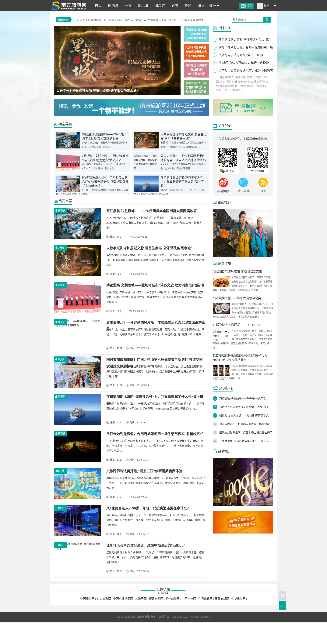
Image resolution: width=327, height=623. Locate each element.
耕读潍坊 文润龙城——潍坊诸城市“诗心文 (244, 415)
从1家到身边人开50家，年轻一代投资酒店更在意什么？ (148, 508)
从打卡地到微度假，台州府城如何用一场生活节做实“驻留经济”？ (155, 434)
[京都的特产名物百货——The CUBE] (221, 340)
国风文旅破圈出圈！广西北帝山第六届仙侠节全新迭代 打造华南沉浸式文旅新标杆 (105, 182)
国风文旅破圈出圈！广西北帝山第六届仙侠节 (245, 432)
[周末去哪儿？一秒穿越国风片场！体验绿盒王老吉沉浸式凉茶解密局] (146, 168)
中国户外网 (189, 598)
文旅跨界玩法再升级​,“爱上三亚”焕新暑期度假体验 (144, 471)
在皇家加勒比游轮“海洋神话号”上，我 (243, 39)
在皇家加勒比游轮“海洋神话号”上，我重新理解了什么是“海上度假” (182, 182)
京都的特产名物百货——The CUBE (237, 324)
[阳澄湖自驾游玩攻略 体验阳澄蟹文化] (221, 286)
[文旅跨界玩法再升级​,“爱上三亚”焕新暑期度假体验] (77, 484)
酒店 (173, 6)
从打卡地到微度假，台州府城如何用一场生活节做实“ (111, 20)
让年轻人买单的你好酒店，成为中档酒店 (245, 70)
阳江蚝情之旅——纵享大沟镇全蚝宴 (237, 298)
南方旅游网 (69, 5)
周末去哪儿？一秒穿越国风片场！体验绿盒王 (245, 423)
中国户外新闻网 (123, 598)
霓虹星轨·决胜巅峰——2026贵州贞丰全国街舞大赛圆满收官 (151, 211)
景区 (187, 6)
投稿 (249, 5)
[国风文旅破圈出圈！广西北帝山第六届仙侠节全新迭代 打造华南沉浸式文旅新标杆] (68, 191)
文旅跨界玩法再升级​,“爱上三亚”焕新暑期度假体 (175, 20)
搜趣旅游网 (156, 598)
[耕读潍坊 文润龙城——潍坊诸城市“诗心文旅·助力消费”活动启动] (68, 169)
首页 (97, 6)
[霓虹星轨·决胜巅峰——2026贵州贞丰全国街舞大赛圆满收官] (68, 147)
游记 (200, 6)
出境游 (142, 6)
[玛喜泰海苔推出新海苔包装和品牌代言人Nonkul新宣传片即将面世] (221, 375)
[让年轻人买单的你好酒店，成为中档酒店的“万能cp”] (77, 559)
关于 (212, 6)
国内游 (112, 6)
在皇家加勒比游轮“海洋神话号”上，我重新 (244, 441)
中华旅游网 (238, 598)
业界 (127, 6)
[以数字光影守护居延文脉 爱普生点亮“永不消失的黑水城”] (117, 60)
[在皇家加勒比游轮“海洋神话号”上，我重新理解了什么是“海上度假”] (146, 191)
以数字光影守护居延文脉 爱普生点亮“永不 (244, 406)
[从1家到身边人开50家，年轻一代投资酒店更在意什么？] (77, 522)
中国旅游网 (87, 598)
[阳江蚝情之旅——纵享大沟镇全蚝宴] (221, 313)
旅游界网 (141, 598)
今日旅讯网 (205, 598)
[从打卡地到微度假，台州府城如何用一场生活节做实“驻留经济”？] (77, 447)
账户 (266, 5)
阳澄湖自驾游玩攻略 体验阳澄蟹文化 (237, 271)
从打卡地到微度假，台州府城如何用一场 (245, 47)
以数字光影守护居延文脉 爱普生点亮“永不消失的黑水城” (97, 91)
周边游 (159, 6)
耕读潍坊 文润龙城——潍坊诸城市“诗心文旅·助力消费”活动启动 (155, 285)
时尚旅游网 (104, 598)
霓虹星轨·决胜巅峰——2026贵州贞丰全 (242, 398)
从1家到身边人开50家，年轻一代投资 (243, 62)
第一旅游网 (172, 598)
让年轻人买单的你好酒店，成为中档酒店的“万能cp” (145, 545)
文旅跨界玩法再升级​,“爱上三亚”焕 (240, 55)
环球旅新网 (222, 598)
